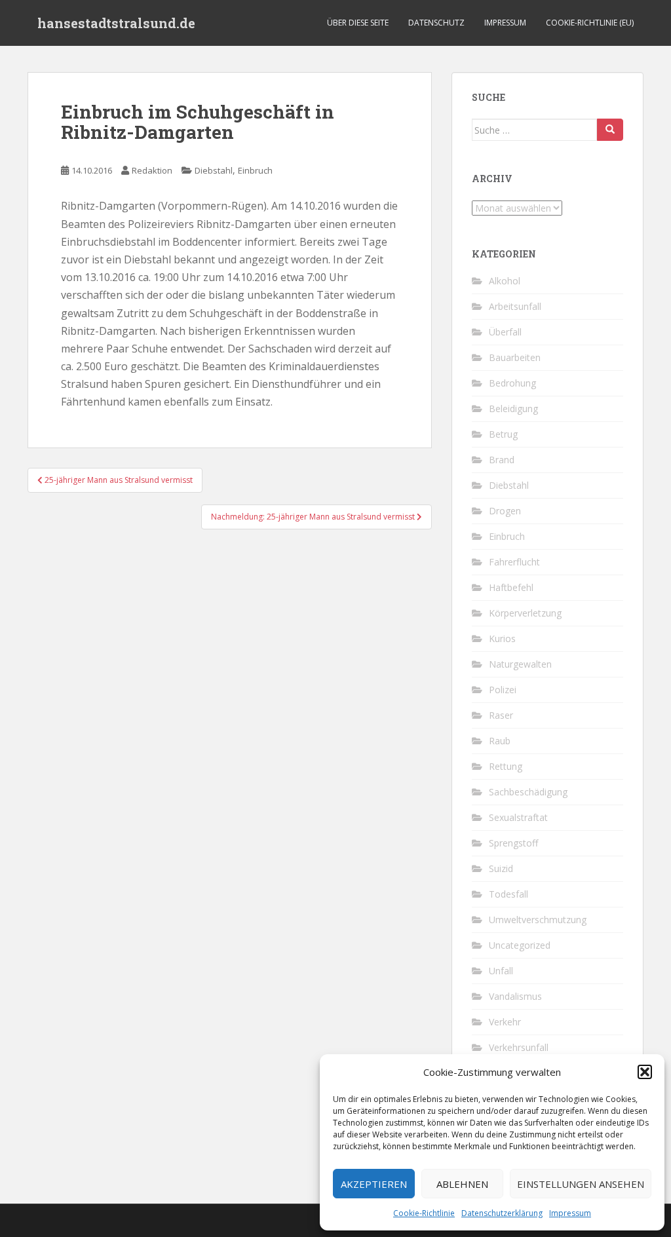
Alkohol (504, 281)
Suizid (501, 868)
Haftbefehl (511, 587)
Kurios (502, 638)
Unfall (501, 970)
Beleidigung (513, 408)
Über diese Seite (358, 22)
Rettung (505, 766)
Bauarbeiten (515, 357)
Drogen (505, 510)
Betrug (503, 434)
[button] (644, 1071)
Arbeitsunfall (515, 306)
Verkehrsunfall (518, 1047)
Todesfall (508, 894)
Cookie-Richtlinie (424, 1213)
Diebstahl (214, 170)
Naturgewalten (520, 664)
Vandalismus (515, 996)
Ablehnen (462, 1183)
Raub (499, 740)
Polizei (502, 689)
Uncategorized (519, 945)
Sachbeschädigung (528, 792)
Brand (501, 459)
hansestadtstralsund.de (116, 22)
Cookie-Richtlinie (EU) (590, 22)
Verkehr (505, 1022)
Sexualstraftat (518, 817)
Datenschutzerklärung (502, 1213)
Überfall (505, 332)
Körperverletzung (525, 613)
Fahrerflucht (514, 562)
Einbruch (255, 170)
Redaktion (152, 170)
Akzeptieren (374, 1183)
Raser (501, 715)
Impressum (570, 1213)
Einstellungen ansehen (580, 1183)
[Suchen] (610, 130)
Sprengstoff (513, 843)
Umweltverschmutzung (537, 919)
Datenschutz (436, 22)
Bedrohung (512, 383)
